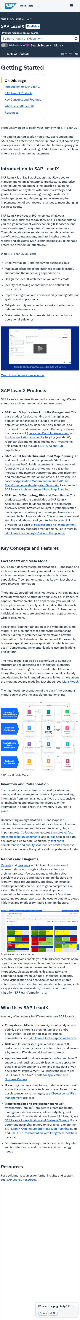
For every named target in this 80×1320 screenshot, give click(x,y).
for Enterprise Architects (52, 1038)
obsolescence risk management (55, 524)
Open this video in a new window (22, 375)
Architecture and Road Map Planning (37, 489)
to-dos (51, 836)
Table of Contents (15, 54)
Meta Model (70, 681)
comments (33, 836)
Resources (21, 1179)
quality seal (33, 845)
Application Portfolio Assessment (48, 433)
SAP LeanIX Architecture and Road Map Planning (37, 1128)
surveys (61, 832)
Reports (6, 865)
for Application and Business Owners (37, 1120)
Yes (43, 1313)
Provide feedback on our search (20, 33)
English (32, 26)
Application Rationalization (23, 437)
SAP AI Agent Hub (51, 445)
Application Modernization (33, 481)
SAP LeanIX (17, 18)
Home (4, 18)
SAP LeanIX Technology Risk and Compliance (35, 533)
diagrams (24, 865)
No (53, 1313)
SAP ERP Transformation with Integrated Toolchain (44, 1133)
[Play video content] (40, 349)
